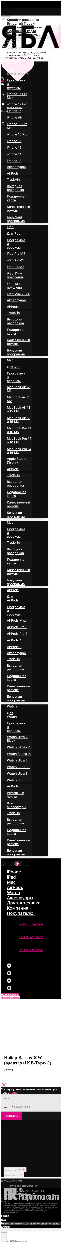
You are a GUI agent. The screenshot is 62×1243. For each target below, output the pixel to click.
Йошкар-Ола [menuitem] (13, 40)
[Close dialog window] (4, 1230)
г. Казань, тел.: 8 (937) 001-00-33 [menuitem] (23, 55)
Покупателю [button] (21, 913)
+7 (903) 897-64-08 (31, 950)
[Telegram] (9, 982)
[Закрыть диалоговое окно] (4, 1085)
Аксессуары (20, 897)
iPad (11, 877)
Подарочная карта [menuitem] (21, 31)
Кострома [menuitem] (12, 45)
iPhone (14, 871)
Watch (13, 892)
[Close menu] (2, 860)
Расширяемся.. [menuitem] (14, 48)
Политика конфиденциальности (22, 1186)
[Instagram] (9, 974)
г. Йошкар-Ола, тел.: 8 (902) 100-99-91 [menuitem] (26, 52)
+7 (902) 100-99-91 (31, 924)
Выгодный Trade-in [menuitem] (21, 23)
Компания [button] (18, 908)
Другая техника (24, 902)
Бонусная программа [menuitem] (24, 34)
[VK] (9, 967)
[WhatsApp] (9, 989)
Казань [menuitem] (10, 42)
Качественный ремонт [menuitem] (25, 27)
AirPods (15, 887)
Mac (11, 882)
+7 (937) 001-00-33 (31, 937)
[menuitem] (12, 63)
